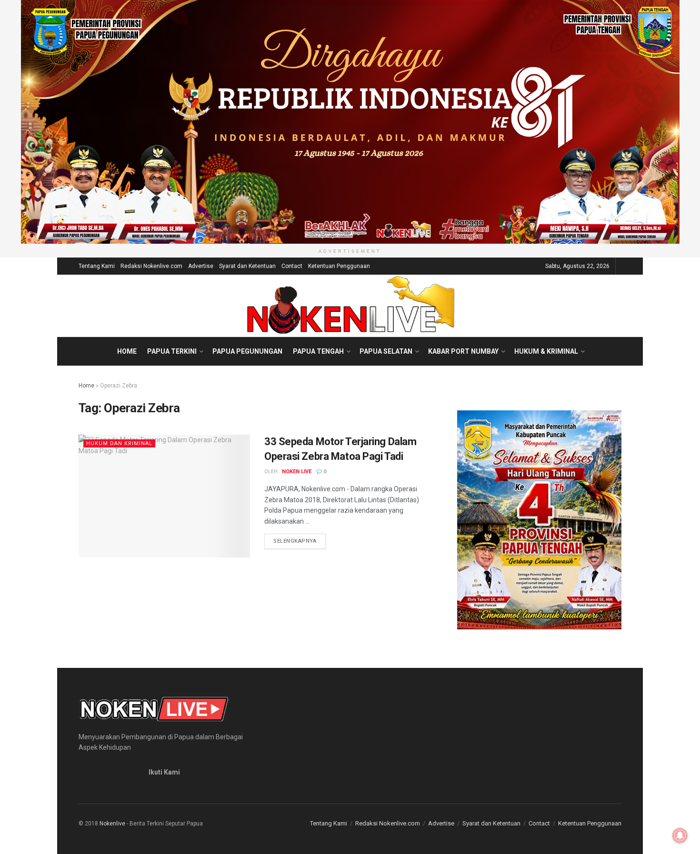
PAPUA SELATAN (386, 351)
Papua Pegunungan (247, 351)
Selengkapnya (299, 540)
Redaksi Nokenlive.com (151, 266)
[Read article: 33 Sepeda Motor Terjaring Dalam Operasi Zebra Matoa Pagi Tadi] (164, 496)
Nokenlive (112, 823)
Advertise (200, 266)
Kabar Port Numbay (463, 351)
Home (127, 351)
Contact (291, 266)
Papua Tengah (318, 351)
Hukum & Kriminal (546, 351)
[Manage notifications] (680, 835)
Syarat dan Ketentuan (247, 266)
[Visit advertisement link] (350, 122)
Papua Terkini (172, 351)
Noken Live (296, 471)
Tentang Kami (97, 266)
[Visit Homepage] (350, 306)
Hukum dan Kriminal (119, 443)
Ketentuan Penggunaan (339, 266)
